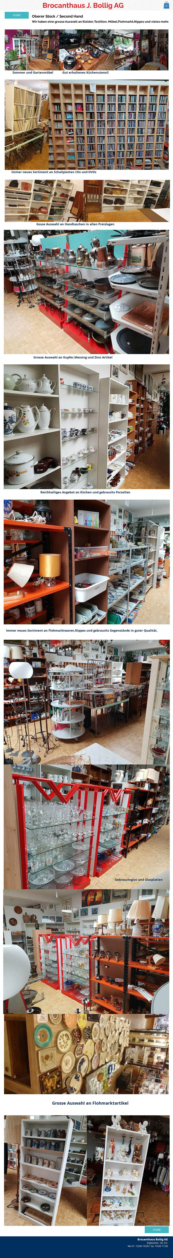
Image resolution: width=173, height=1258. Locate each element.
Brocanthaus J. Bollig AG (83, 5)
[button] (166, 5)
